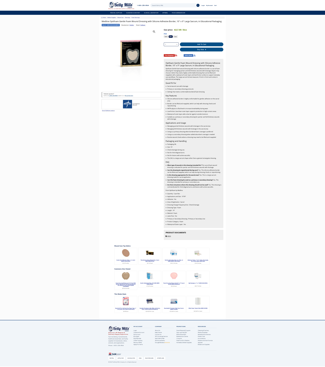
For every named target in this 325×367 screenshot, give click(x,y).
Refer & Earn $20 (181, 334)
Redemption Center (182, 336)
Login (135, 330)
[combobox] (171, 44)
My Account (209, 5)
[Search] (197, 5)
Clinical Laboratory (151, 12)
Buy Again (136, 336)
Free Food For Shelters (182, 340)
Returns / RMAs (138, 342)
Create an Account (139, 332)
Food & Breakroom (178, 12)
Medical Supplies (116, 12)
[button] (104, 58)
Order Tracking (138, 340)
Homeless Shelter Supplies (184, 342)
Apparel (165, 12)
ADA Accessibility (160, 340)
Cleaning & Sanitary (133, 12)
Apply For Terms (138, 344)
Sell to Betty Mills (159, 338)
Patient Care (201, 336)
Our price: (168, 30)
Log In (203, 5)
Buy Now (200, 49)
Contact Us (158, 334)
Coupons (179, 338)
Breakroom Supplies (204, 344)
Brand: (138, 25)
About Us (157, 330)
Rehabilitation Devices (204, 334)
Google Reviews (162, 342)
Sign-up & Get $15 (181, 332)
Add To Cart (201, 44)
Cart (215, 5)
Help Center (158, 332)
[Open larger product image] (131, 58)
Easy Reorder (137, 338)
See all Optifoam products (108, 110)
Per (165, 34)
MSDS (169, 236)
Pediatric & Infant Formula (205, 340)
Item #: (104, 25)
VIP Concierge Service (161, 336)
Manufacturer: (125, 25)
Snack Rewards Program (183, 330)
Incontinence (201, 338)
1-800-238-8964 (143, 5)
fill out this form (129, 95)
